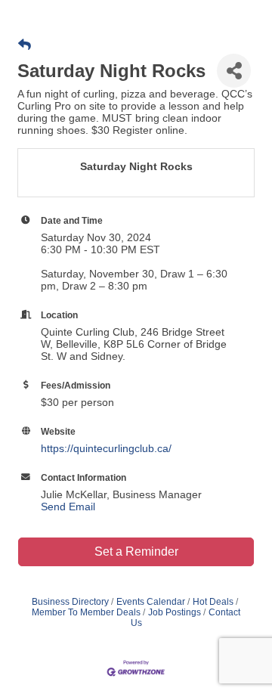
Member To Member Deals (86, 612)
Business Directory (70, 601)
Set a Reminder (136, 551)
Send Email (68, 506)
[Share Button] (234, 71)
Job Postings (174, 612)
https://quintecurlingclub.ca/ (106, 448)
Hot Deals (213, 601)
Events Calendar (150, 601)
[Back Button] (24, 45)
